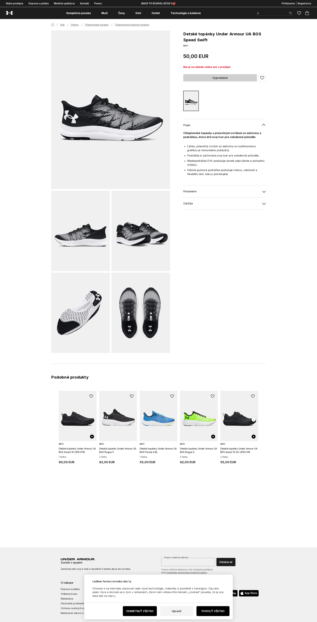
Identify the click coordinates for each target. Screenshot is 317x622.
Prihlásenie (288, 3)
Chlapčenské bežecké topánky (132, 24)
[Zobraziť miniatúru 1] (80, 231)
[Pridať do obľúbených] (91, 396)
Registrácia (304, 3)
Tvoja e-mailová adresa (176, 557)
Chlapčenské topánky (97, 24)
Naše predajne (14, 3)
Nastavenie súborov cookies (76, 613)
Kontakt (84, 3)
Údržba (188, 203)
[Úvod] (52, 24)
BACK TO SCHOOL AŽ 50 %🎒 (158, 3)
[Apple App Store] (249, 593)
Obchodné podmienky (73, 603)
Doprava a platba (39, 3)
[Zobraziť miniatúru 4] (140, 313)
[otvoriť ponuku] (94, 13)
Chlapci (75, 24)
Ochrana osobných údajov (75, 608)
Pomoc (98, 3)
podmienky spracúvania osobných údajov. (186, 572)
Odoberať (226, 562)
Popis (186, 125)
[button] (262, 77)
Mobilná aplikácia (64, 3)
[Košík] (307, 13)
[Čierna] (191, 101)
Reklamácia (67, 598)
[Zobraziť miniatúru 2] (140, 231)
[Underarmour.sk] (9, 13)
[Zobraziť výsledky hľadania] (290, 13)
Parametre (189, 191)
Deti (62, 24)
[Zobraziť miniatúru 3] (80, 313)
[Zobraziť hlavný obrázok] (110, 109)
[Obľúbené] (299, 13)
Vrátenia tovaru (69, 593)
